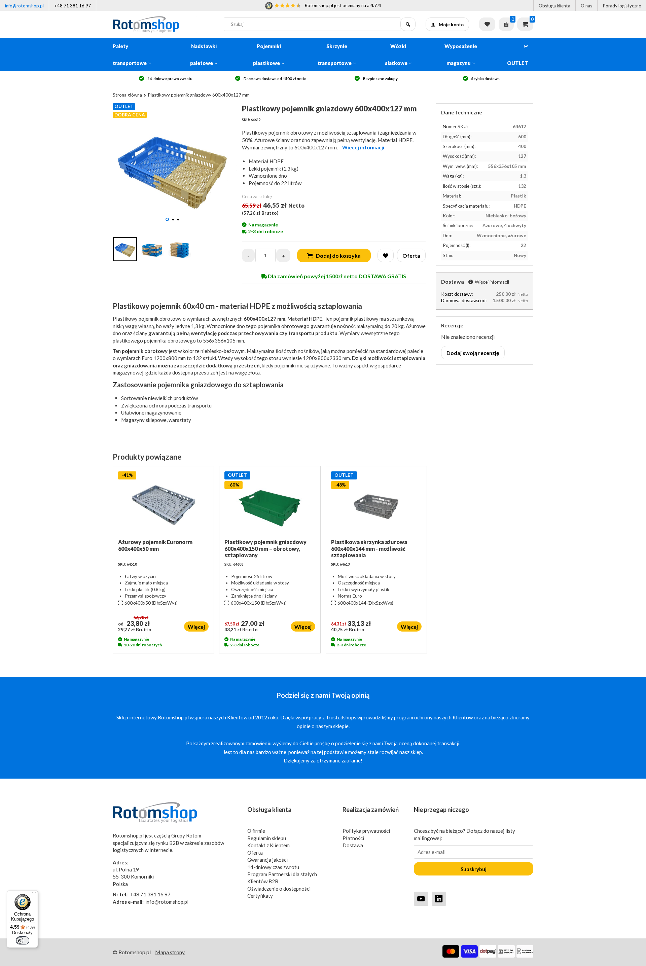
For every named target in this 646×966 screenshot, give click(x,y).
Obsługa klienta (554, 5)
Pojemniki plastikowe (267, 54)
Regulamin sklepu (266, 838)
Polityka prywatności (366, 831)
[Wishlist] (386, 255)
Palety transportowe (130, 54)
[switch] (22, 940)
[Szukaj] (408, 24)
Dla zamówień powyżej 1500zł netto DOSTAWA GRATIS (336, 276)
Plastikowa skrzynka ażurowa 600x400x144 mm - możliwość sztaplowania (369, 548)
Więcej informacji (492, 282)
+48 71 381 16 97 (72, 5)
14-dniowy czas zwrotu (273, 867)
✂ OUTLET (517, 54)
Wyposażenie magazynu (460, 54)
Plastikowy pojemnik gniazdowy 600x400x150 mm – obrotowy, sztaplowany (265, 548)
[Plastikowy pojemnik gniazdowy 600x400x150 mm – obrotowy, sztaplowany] (269, 505)
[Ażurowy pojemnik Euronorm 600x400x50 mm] (163, 505)
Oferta (255, 853)
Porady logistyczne (622, 5)
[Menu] (34, 894)
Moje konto (451, 24)
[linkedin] (439, 898)
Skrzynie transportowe (335, 54)
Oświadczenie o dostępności (279, 889)
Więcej (196, 626)
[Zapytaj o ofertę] (506, 24)
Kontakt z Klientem (268, 845)
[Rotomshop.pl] (163, 24)
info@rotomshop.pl (24, 5)
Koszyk (525, 24)
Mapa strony (170, 952)
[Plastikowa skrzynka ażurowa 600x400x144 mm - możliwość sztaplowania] (376, 505)
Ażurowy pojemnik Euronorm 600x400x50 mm (155, 545)
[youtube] (421, 898)
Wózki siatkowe (396, 54)
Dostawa (353, 845)
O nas (586, 5)
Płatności (353, 838)
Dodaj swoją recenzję (472, 353)
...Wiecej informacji (361, 147)
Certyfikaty (260, 896)
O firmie (256, 831)
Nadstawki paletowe (203, 54)
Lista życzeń (487, 24)
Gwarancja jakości (267, 860)
